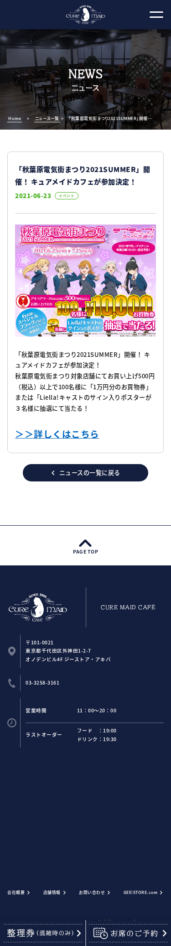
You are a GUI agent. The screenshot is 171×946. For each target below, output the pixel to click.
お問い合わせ (92, 892)
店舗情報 (52, 892)
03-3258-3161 (42, 682)
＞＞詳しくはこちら (57, 433)
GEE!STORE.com (141, 892)
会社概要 (16, 892)
